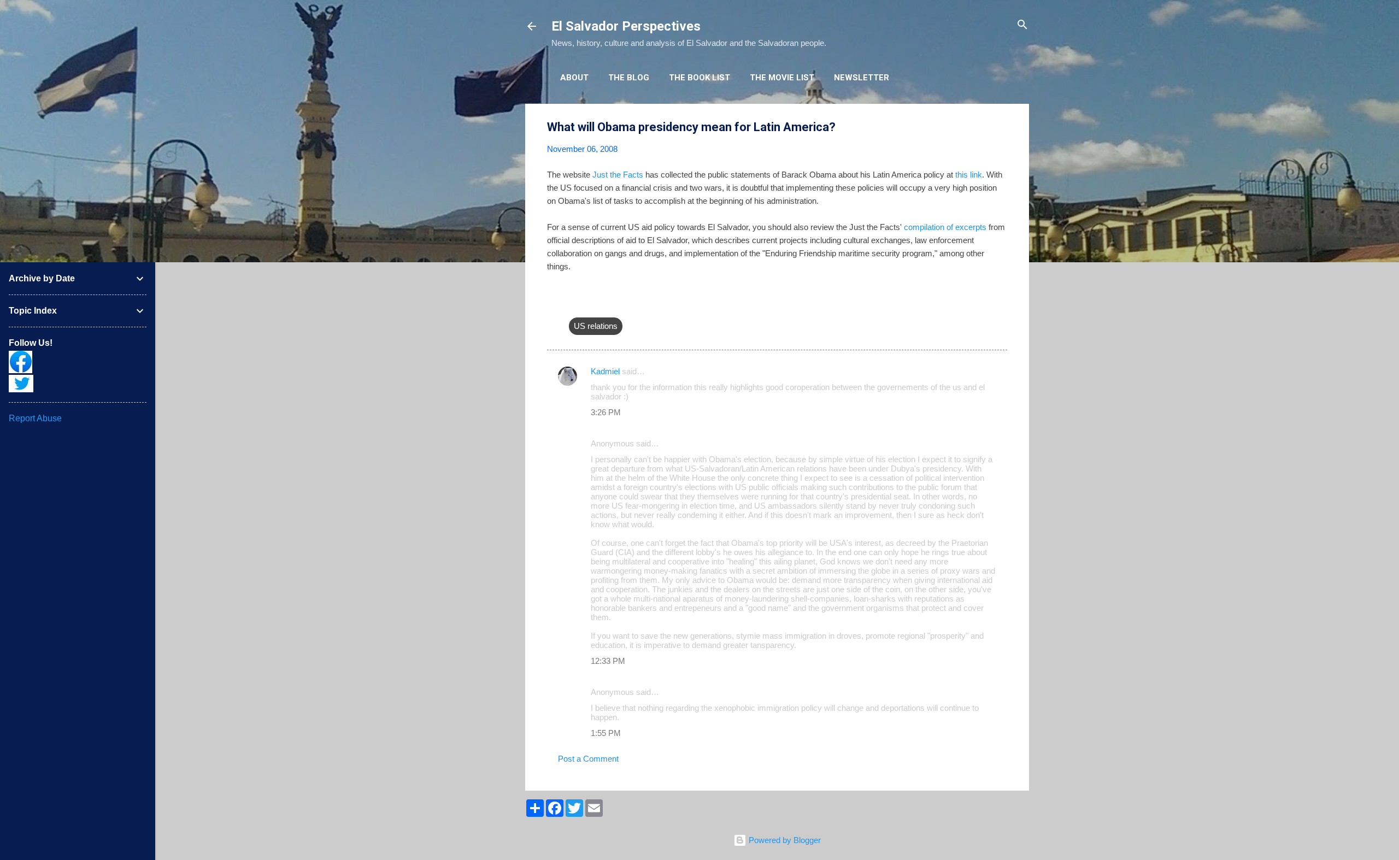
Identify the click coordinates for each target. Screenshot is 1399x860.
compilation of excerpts (945, 227)
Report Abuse (35, 418)
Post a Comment (588, 758)
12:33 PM (608, 660)
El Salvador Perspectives (626, 26)
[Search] (1022, 25)
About (574, 78)
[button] (1000, 127)
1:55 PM (606, 733)
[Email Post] (575, 304)
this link (968, 174)
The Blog (628, 78)
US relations (596, 326)
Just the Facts (617, 174)
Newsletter (861, 78)
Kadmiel (605, 371)
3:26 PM (606, 412)
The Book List (699, 78)
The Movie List (782, 78)
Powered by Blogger (783, 840)
